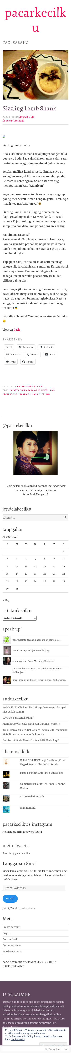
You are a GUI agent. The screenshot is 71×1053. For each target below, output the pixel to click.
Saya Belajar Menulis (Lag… (36, 650)
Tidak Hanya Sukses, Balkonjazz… (48, 680)
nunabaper (18, 661)
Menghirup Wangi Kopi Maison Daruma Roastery (31, 723)
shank (34, 394)
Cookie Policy (18, 1039)
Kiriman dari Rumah (32, 796)
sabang (24, 394)
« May (6, 600)
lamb (52, 390)
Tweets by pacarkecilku (16, 853)
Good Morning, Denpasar (41, 661)
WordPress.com (12, 951)
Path (17, 329)
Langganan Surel (20, 863)
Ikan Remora (28, 807)
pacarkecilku (35, 19)
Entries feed (10, 939)
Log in (6, 933)
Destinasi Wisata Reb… (24, 668)
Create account (11, 927)
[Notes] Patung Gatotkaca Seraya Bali (41, 772)
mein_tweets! (16, 845)
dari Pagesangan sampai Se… (45, 640)
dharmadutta (19, 640)
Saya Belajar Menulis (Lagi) (18, 717)
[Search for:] (35, 517)
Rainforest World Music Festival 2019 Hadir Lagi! (31, 740)
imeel (15, 650)
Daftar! (10, 898)
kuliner (43, 390)
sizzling (44, 394)
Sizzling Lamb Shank (29, 108)
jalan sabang (29, 390)
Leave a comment (13, 120)
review (38, 386)
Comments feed (12, 945)
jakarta (14, 390)
